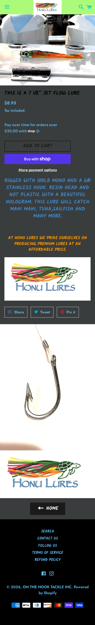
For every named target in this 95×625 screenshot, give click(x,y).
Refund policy (48, 560)
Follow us (47, 546)
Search (47, 531)
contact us (47, 538)
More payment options (38, 169)
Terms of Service (47, 553)
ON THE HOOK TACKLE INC (47, 587)
